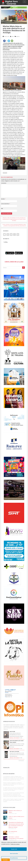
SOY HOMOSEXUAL (13, 831)
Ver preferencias (14, 858)
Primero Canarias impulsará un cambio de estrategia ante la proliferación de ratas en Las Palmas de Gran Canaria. (13, 784)
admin (12, 36)
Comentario (3, 183)
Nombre (3, 199)
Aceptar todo (14, 849)
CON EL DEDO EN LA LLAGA (14, 262)
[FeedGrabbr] (14, 760)
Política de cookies (15, 844)
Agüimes (18, 36)
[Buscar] (23, 267)
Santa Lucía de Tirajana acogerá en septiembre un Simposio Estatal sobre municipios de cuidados (13, 800)
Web (2, 208)
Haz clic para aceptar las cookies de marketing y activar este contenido (14, 163)
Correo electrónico (5, 203)
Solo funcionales (14, 853)
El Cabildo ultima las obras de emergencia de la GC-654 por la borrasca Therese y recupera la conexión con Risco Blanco (13, 789)
